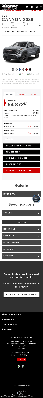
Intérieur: (9, 194)
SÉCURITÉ (8, 256)
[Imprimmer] (40, 10)
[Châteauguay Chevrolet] (10, 7)
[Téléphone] (37, 7)
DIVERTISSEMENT (12, 242)
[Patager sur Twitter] (34, 10)
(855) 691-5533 (24, 353)
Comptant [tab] (9, 94)
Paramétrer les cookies (24, 385)
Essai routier (13, 164)
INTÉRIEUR (8, 249)
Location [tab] (33, 94)
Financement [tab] (21, 94)
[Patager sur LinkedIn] (37, 10)
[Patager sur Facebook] (32, 10)
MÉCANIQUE (9, 229)
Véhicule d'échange (17, 158)
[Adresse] (32, 7)
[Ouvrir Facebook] (19, 366)
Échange (13, 396)
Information (28, 396)
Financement (13, 152)
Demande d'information (18, 170)
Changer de (13, 10)
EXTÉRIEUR (9, 236)
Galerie (36, 74)
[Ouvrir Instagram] (23, 366)
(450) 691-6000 (25, 355)
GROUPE (7, 213)
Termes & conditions (8, 383)
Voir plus (21, 222)
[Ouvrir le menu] (41, 7)
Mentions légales (9, 138)
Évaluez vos (18, 146)
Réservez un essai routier (21, 295)
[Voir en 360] (21, 74)
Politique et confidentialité (21, 383)
